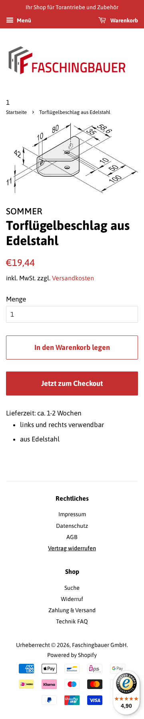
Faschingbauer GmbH (99, 645)
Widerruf (72, 599)
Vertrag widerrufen (72, 548)
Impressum (72, 514)
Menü (23, 20)
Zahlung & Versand (72, 610)
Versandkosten (73, 278)
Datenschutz (72, 526)
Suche (72, 588)
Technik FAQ (72, 621)
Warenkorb (123, 20)
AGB (72, 537)
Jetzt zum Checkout (72, 383)
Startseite (16, 112)
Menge (16, 299)
